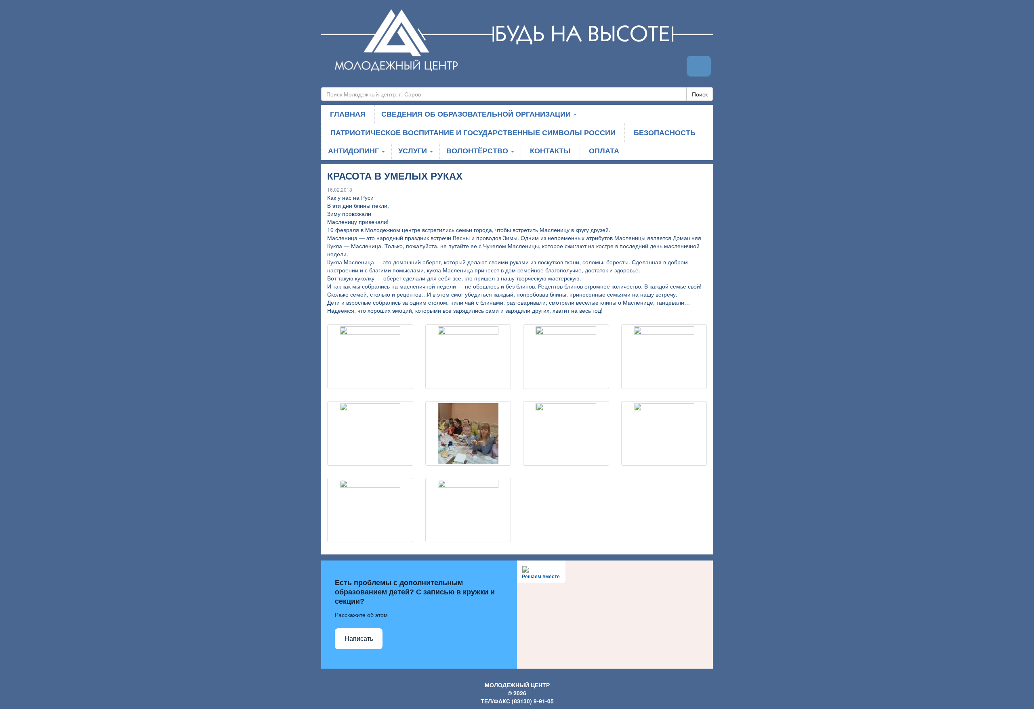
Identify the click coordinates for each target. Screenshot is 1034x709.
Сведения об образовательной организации (477, 114)
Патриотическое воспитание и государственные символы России (473, 132)
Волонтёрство (478, 150)
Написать (359, 638)
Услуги (413, 150)
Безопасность (665, 132)
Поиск (700, 94)
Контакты (550, 150)
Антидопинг (354, 150)
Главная (348, 114)
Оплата (604, 150)
